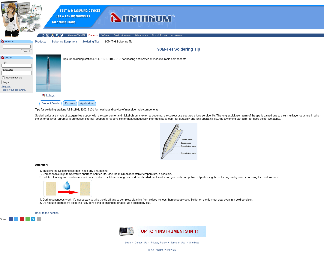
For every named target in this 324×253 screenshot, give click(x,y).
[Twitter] (16, 219)
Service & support (122, 35)
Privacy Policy (159, 242)
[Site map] (52, 35)
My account (176, 35)
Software (105, 35)
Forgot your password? (14, 89)
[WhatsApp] (28, 219)
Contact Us (141, 242)
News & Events (159, 35)
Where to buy (141, 35)
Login (128, 242)
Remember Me (14, 77)
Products (93, 35)
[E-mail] (39, 219)
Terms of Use (178, 242)
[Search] (57, 35)
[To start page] (43, 35)
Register (6, 86)
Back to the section (46, 212)
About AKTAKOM (76, 35)
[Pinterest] (22, 219)
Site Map (194, 242)
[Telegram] (33, 219)
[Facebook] (11, 219)
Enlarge (50, 95)
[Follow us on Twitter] (62, 35)
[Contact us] (48, 35)
